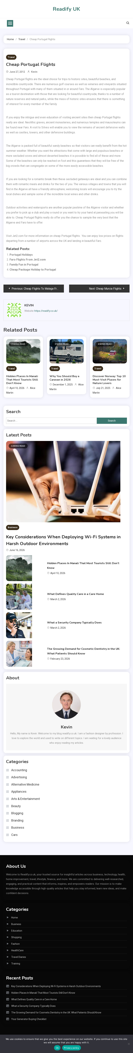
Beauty (16, 806)
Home (14, 917)
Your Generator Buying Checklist (28, 1019)
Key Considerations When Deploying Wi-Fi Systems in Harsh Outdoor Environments (56, 986)
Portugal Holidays (21, 254)
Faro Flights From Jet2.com (28, 259)
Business (12, 527)
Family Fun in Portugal (24, 264)
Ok (57, 1047)
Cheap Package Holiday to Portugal (33, 269)
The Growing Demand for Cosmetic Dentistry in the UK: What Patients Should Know (56, 1012)
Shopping (16, 937)
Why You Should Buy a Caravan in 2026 (64, 378)
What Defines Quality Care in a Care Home (75, 594)
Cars (14, 835)
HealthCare (17, 950)
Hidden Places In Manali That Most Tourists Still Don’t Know (22, 380)
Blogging (17, 813)
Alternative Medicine (25, 784)
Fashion (15, 943)
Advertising (19, 777)
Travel (11, 57)
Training (15, 963)
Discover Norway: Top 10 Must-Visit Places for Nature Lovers (109, 380)
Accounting (19, 770)
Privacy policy (71, 1047)
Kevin (34, 71)
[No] (128, 1044)
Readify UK (66, 9)
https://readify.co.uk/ (46, 310)
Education (16, 930)
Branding (17, 820)
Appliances (18, 791)
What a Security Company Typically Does (74, 622)
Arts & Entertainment (25, 799)
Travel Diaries (18, 957)
